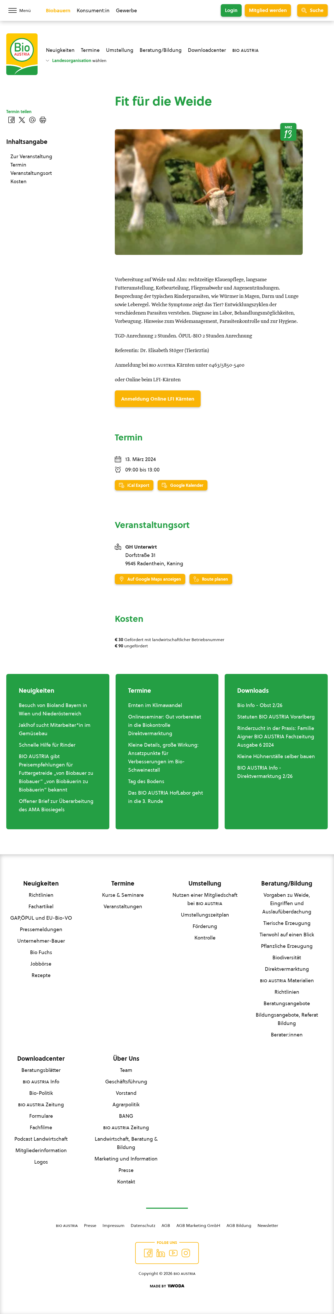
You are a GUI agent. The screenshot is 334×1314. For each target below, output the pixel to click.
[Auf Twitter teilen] (22, 120)
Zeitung (41, 1104)
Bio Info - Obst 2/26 (259, 705)
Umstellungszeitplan (205, 914)
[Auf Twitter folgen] (160, 1253)
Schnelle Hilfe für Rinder (47, 744)
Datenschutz (143, 1225)
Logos (41, 1161)
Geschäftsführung (126, 1081)
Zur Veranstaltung (31, 156)
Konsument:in (93, 10)
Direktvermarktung (287, 969)
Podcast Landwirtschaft (41, 1138)
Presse (126, 1170)
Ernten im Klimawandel (155, 705)
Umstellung (119, 50)
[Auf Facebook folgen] (148, 1253)
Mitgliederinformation (41, 1150)
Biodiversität (286, 957)
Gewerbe (126, 10)
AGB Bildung (238, 1225)
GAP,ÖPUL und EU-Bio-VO (41, 917)
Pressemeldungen (41, 929)
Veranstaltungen (123, 906)
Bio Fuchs (41, 952)
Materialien (287, 980)
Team (126, 1070)
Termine (90, 50)
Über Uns (126, 1058)
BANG (126, 1116)
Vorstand (126, 1093)
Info (41, 1081)
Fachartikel (40, 906)
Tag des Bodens (146, 781)
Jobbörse (41, 963)
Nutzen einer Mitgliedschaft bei (204, 899)
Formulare (41, 1116)
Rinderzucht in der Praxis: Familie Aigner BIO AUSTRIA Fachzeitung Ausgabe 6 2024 (275, 736)
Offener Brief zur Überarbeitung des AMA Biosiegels (56, 805)
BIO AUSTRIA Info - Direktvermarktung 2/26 (265, 771)
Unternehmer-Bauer (41, 940)
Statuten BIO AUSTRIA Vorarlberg (276, 716)
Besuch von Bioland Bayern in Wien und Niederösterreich (53, 709)
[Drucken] (43, 120)
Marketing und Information (126, 1158)
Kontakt (126, 1181)
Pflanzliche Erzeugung (287, 946)
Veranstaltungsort (31, 173)
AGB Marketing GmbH (198, 1225)
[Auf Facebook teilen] (11, 120)
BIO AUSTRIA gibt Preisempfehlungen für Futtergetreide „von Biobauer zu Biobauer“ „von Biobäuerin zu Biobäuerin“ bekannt (56, 773)
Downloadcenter (207, 50)
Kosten (18, 181)
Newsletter (268, 1225)
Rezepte (41, 975)
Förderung (205, 926)
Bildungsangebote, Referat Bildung (287, 1019)
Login (231, 10)
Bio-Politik (41, 1093)
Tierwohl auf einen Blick (287, 934)
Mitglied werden (268, 10)
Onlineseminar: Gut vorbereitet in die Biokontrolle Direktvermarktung (164, 725)
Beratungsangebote (287, 1003)
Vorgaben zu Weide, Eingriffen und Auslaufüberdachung (286, 903)
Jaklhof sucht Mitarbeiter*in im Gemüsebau (55, 729)
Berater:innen (287, 1034)
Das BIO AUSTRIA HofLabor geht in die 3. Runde (165, 797)
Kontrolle (205, 937)
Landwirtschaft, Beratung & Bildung (126, 1143)
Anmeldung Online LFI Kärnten (157, 398)
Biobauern (58, 10)
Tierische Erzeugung (287, 923)
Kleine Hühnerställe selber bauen (276, 756)
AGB (166, 1225)
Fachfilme (41, 1127)
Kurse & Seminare (123, 895)
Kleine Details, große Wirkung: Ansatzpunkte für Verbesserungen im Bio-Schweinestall (163, 757)
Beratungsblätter (41, 1070)
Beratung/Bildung (161, 50)
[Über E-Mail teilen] (32, 120)
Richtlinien (41, 895)
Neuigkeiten (60, 50)
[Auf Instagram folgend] (186, 1253)
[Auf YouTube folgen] (173, 1253)
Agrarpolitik (126, 1104)
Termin (18, 164)
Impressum (113, 1225)
